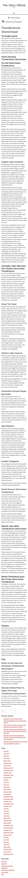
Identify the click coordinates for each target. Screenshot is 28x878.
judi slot (4, 862)
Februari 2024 (8, 820)
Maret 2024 (7, 818)
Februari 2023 (8, 849)
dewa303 (4, 868)
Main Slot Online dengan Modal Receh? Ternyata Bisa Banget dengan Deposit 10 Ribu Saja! (15, 731)
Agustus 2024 (7, 806)
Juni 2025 (6, 782)
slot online (4, 872)
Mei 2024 (6, 813)
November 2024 (8, 799)
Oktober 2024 (8, 801)
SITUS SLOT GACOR (7, 870)
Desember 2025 (8, 768)
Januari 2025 (7, 794)
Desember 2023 (8, 825)
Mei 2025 (6, 785)
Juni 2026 (6, 753)
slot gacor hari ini (7, 866)
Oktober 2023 (8, 830)
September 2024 (8, 804)
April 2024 (7, 816)
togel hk (4, 864)
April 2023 (7, 844)
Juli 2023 (6, 837)
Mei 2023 (6, 842)
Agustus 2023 (7, 835)
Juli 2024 (6, 808)
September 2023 (8, 832)
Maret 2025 (7, 789)
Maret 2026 (7, 761)
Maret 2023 (7, 847)
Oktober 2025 (8, 773)
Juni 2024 (6, 811)
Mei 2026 (6, 756)
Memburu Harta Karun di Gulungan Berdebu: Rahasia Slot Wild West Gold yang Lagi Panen (14, 737)
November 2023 (8, 828)
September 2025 (8, 775)
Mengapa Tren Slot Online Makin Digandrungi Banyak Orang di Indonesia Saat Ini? (15, 720)
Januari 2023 (7, 852)
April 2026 (7, 758)
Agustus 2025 (7, 777)
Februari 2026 (8, 763)
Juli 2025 (6, 780)
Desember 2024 (8, 797)
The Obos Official (14, 5)
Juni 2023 (6, 840)
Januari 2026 (7, 765)
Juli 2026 (6, 751)
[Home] (9, 18)
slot (2, 875)
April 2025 (7, 787)
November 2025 (8, 770)
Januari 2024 (7, 823)
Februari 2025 (8, 792)
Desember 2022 (8, 854)
